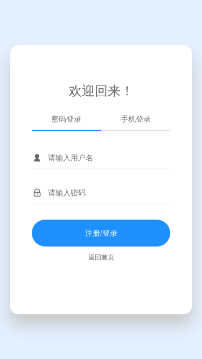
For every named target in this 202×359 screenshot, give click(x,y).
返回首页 (101, 256)
